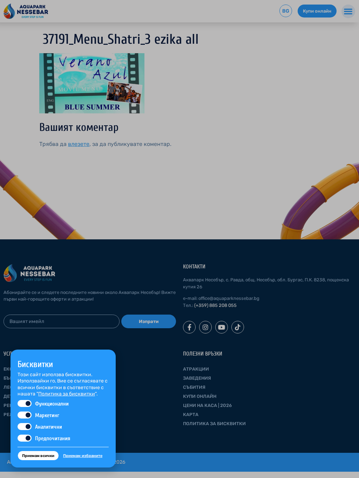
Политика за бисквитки (66, 394)
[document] (179, 239)
